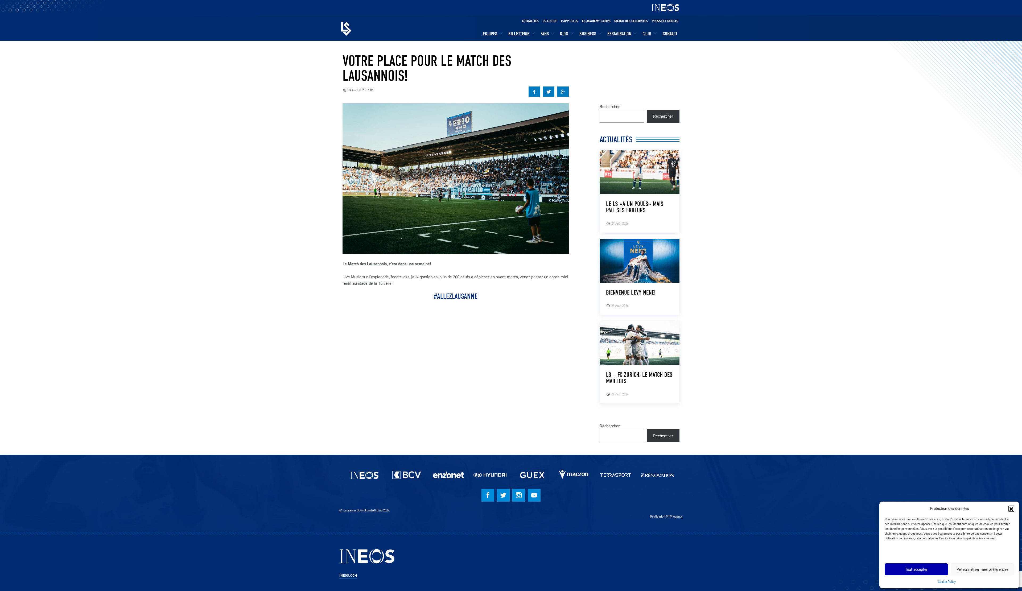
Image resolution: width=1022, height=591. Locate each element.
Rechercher (610, 106)
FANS (545, 34)
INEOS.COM (348, 575)
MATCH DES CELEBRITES (631, 21)
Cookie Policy (947, 582)
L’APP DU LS (569, 21)
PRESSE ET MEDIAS (665, 21)
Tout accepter (916, 569)
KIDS (564, 34)
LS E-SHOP (550, 21)
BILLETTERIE (518, 34)
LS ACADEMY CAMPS (596, 21)
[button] (1011, 508)
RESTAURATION (619, 34)
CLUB (646, 34)
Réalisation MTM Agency (666, 516)
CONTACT (670, 34)
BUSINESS (587, 34)
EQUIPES (490, 34)
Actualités (530, 21)
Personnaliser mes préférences (982, 569)
